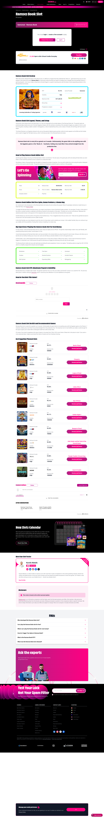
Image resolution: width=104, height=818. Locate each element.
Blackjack (36, 714)
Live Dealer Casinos (20, 717)
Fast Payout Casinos (21, 723)
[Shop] (84, 2)
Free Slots (37, 710)
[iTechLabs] (52, 112)
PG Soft (36, 728)
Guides (54, 717)
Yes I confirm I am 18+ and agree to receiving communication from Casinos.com (66, 694)
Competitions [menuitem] (71, 4)
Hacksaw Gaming (38, 730)
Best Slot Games (25, 10)
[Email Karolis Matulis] (27, 569)
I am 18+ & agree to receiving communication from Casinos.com (70, 177)
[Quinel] (59, 112)
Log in (50, 291)
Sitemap (54, 726)
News (54, 719)
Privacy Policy (22, 812)
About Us (55, 707)
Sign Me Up (82, 174)
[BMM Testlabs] (74, 112)
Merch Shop (55, 728)
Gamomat (33, 272)
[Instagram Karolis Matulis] (33, 569)
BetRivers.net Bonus (23, 59)
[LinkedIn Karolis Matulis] (30, 569)
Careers (54, 712)
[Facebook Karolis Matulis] (36, 569)
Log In (60, 40)
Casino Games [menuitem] (40, 4)
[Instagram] (57, 732)
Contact (54, 710)
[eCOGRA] (44, 112)
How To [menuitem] (64, 4)
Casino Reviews (20, 726)
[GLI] (66, 112)
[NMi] (81, 112)
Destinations (55, 721)
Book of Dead (29, 206)
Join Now (79, 690)
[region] (52, 300)
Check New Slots (22, 543)
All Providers (37, 723)
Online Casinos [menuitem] (30, 4)
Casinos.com (18, 10)
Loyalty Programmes (21, 721)
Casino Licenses (20, 728)
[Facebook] (63, 732)
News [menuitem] (60, 4)
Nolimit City (37, 732)
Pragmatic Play (38, 726)
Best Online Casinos (20, 707)
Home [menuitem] (24, 4)
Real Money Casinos (21, 710)
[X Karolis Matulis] (38, 569)
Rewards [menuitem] (78, 4)
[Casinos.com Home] (52, 1)
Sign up (53, 291)
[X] (60, 732)
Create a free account (47, 40)
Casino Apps (19, 719)
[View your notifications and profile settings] (86, 309)
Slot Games (37, 707)
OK (76, 809)
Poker (36, 719)
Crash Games (37, 721)
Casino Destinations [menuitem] (51, 4)
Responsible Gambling (57, 714)
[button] (47, 294)
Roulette (36, 717)
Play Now (79, 55)
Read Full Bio (22, 580)
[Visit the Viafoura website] (85, 318)
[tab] (20, 495)
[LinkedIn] (54, 732)
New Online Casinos (20, 712)
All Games (37, 712)
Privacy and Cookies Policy (57, 739)
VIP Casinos (19, 714)
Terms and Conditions (46, 739)
